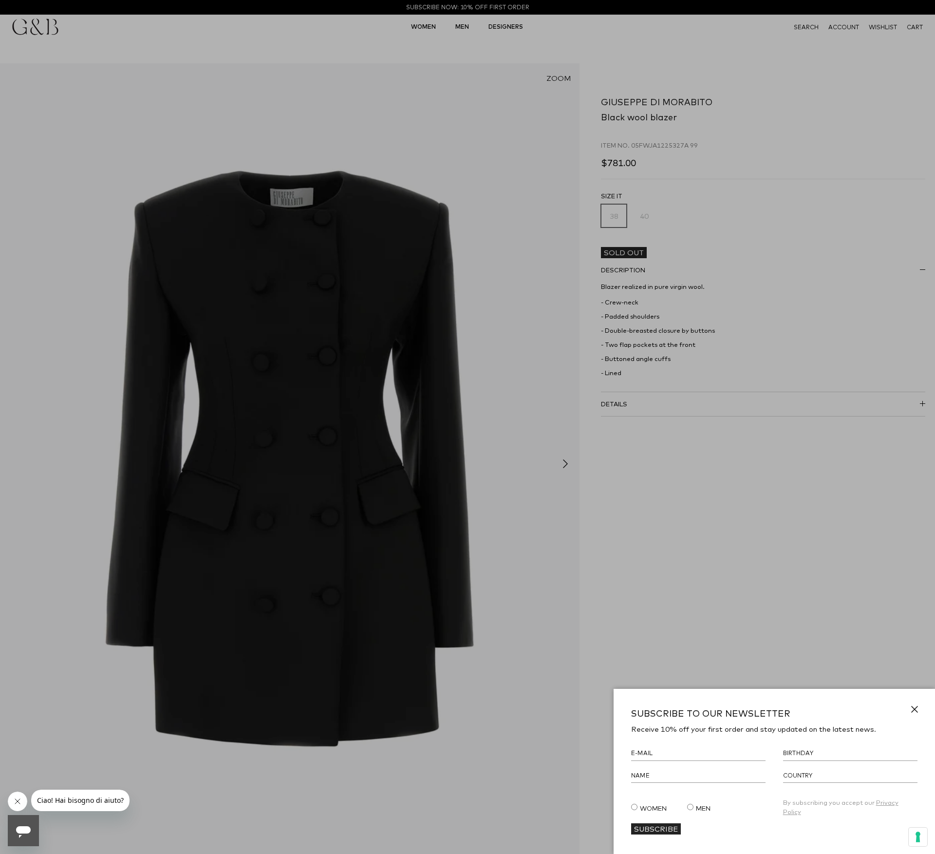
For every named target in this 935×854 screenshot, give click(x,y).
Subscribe (656, 829)
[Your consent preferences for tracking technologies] (918, 837)
